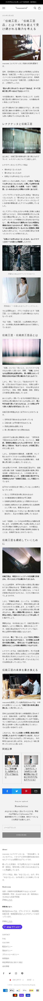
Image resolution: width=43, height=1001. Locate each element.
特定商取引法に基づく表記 (12, 962)
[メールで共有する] (36, 791)
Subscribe (21, 835)
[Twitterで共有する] (16, 791)
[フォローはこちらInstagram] (16, 973)
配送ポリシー (7, 947)
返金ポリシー (7, 951)
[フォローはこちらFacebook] (3, 973)
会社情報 (5, 966)
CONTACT (6, 935)
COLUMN (5, 943)
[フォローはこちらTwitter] (10, 973)
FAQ (3, 939)
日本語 (29, 980)
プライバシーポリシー (10, 954)
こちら (9, 900)
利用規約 (5, 958)
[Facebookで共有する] (7, 791)
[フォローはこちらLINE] (22, 973)
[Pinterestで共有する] (26, 791)
